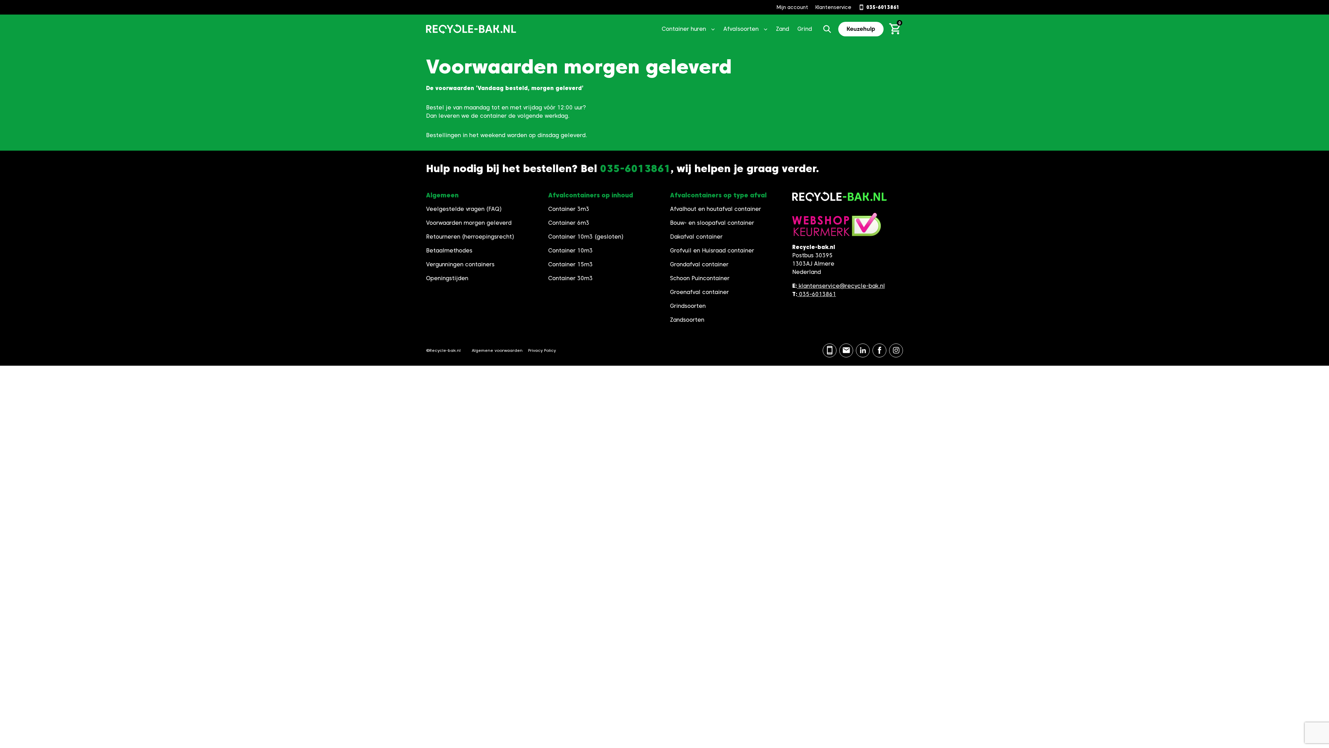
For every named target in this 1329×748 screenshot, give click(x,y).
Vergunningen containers (460, 264)
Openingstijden (447, 278)
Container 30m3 (570, 278)
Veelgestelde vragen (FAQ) (464, 209)
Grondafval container (699, 264)
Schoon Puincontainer (700, 278)
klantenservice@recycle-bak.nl (842, 286)
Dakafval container (696, 236)
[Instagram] (896, 350)
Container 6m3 (568, 223)
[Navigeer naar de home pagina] (471, 29)
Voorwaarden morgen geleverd (469, 223)
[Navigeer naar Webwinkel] (836, 228)
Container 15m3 (570, 264)
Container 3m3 (568, 209)
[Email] (846, 350)
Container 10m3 (570, 250)
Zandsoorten (687, 320)
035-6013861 (816, 294)
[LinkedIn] (863, 350)
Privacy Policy (542, 350)
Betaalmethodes (449, 250)
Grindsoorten (688, 306)
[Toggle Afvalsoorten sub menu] (765, 29)
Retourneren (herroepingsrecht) (470, 236)
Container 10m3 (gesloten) (586, 236)
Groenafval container (699, 292)
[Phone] (830, 350)
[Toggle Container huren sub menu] (713, 29)
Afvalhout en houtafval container (715, 209)
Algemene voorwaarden (497, 350)
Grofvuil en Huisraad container (712, 250)
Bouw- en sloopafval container (712, 223)
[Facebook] (879, 350)
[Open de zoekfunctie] (827, 29)
